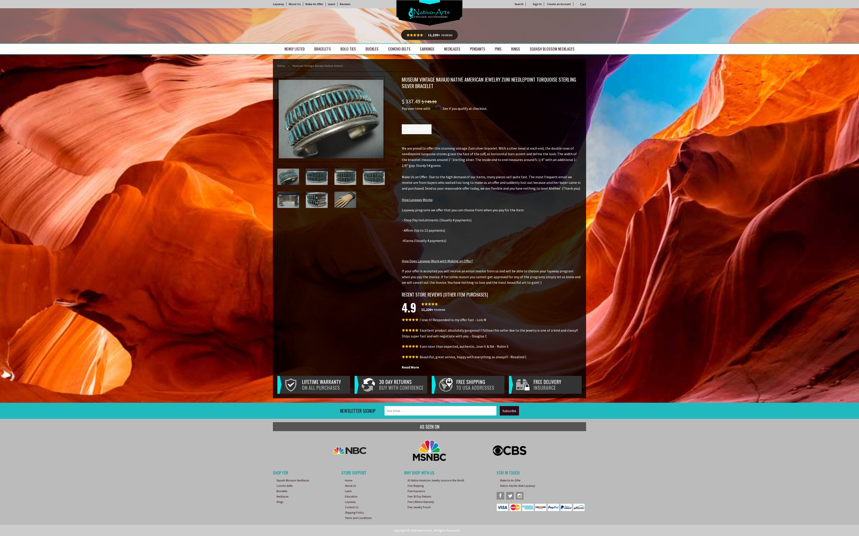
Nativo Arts (424, 530)
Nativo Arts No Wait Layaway (517, 486)
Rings (515, 49)
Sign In (537, 4)
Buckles (372, 49)
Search (519, 4)
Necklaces (452, 49)
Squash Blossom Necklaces (552, 49)
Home (281, 66)
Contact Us (351, 507)
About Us (295, 4)
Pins (498, 49)
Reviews (345, 4)
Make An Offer (314, 4)
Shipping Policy (354, 513)
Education (351, 496)
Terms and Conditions (358, 518)
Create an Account (559, 4)
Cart (583, 4)
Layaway (278, 4)
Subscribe (509, 411)
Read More (410, 367)
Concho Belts (399, 49)
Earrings (427, 49)
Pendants (477, 49)
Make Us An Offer (510, 480)
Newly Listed (295, 49)
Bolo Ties (348, 49)
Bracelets (322, 49)
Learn (331, 4)
